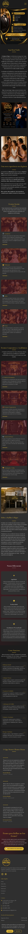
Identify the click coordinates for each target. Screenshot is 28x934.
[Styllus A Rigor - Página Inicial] (6, 4)
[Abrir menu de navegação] (25, 4)
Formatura (3, 891)
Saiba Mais (4, 244)
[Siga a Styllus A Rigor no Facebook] (5, 874)
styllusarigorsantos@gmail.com (9, 910)
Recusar (18, 931)
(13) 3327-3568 (6, 905)
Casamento (3, 886)
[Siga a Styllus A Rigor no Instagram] (2, 874)
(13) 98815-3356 (6, 908)
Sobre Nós (3, 883)
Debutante (3, 888)
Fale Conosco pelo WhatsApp (14, 848)
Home (2, 881)
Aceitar (10, 931)
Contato (3, 893)
